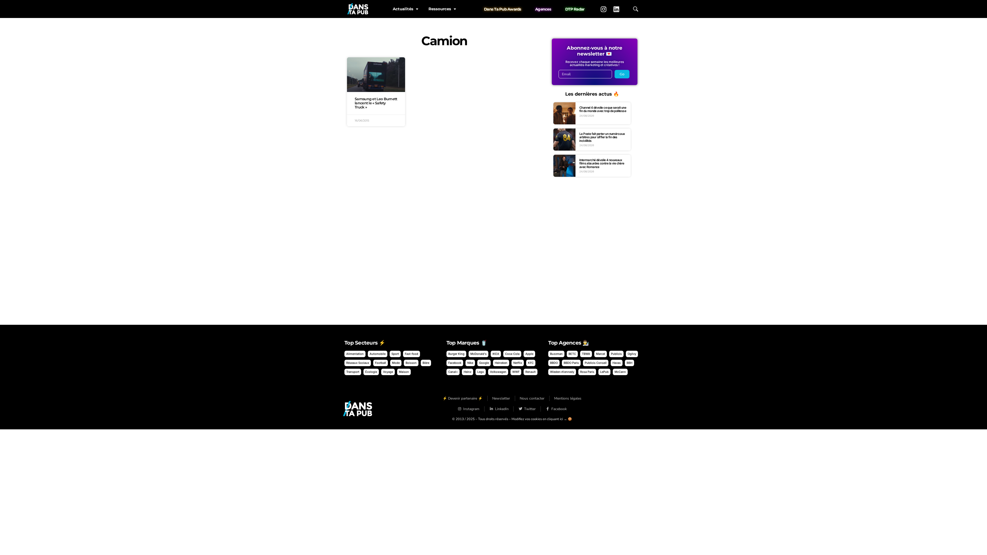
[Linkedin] (616, 9)
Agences (543, 9)
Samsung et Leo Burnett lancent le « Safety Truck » (376, 103)
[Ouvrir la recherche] (636, 9)
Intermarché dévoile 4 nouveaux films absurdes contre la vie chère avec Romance (601, 163)
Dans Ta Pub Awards (502, 9)
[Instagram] (603, 9)
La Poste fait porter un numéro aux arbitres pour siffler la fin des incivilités (602, 137)
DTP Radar (574, 9)
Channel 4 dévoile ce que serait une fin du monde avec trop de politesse (602, 109)
